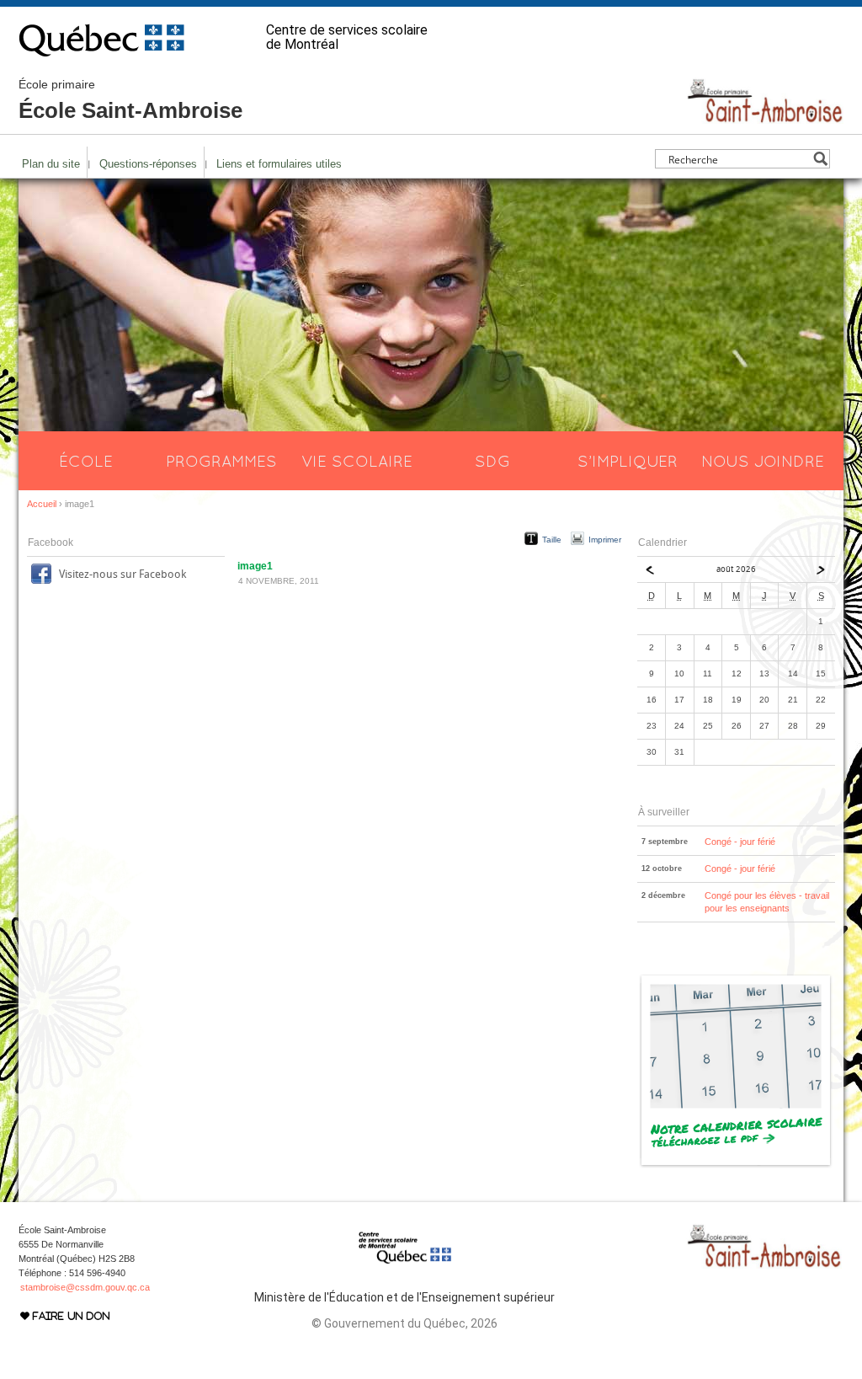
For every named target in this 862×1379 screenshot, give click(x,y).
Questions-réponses (148, 164)
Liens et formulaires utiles (279, 164)
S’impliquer (627, 461)
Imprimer (604, 539)
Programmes (221, 461)
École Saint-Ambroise (130, 100)
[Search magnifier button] (820, 159)
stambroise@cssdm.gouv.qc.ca (85, 1287)
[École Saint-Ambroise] (764, 116)
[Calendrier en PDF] (736, 1165)
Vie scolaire (356, 461)
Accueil (41, 504)
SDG (492, 461)
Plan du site (51, 164)
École (86, 461)
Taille (551, 539)
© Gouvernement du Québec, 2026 (404, 1323)
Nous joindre (762, 461)
